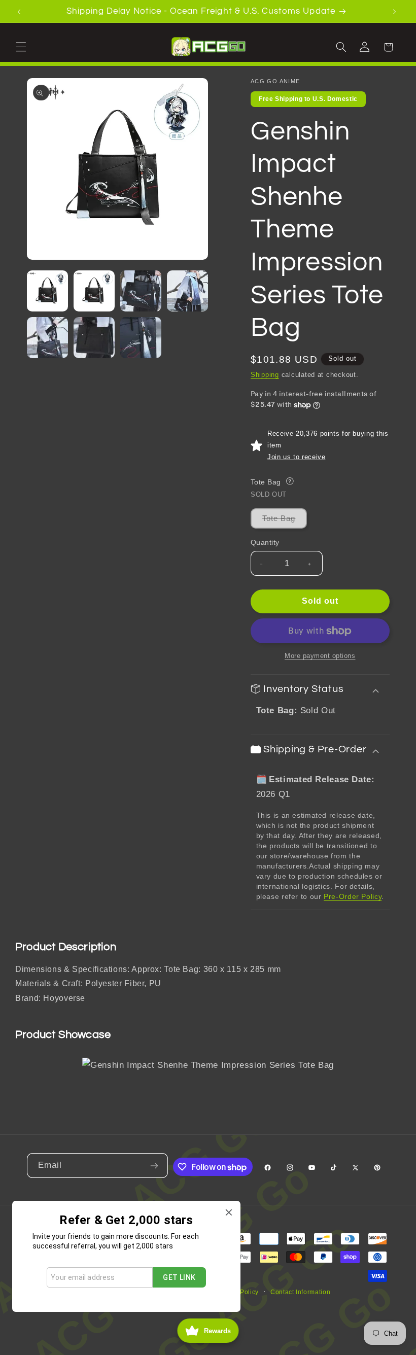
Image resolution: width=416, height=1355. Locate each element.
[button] (22, 46)
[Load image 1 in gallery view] (47, 291)
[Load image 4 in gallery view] (188, 291)
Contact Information (300, 1292)
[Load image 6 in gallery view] (94, 338)
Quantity (265, 542)
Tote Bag (284, 521)
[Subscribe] (155, 1165)
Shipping (265, 374)
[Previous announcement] (20, 11)
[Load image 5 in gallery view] (47, 338)
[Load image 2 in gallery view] (94, 291)
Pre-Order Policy (353, 896)
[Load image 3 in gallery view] (141, 291)
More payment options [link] (320, 655)
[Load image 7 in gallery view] (141, 338)
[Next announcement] (396, 11)
